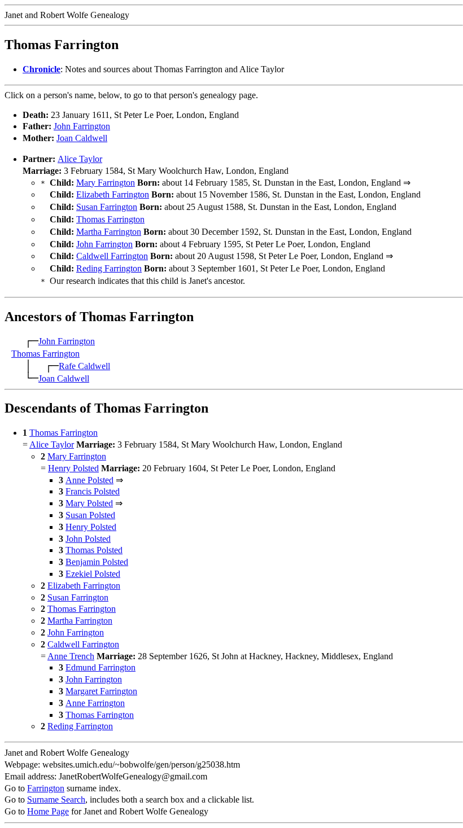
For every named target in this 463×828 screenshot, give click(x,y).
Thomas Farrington (110, 219)
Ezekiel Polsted (92, 574)
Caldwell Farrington (112, 256)
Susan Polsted (90, 515)
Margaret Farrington (101, 691)
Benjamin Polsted (96, 562)
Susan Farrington (106, 207)
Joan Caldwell (81, 138)
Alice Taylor (80, 159)
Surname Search (56, 799)
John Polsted (88, 539)
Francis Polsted (92, 491)
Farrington (45, 788)
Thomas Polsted (94, 550)
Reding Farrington (109, 268)
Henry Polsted (73, 468)
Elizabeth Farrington (112, 194)
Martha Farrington (108, 231)
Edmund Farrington (100, 667)
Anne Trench (70, 656)
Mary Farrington (105, 182)
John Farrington (82, 126)
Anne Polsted (89, 480)
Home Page (48, 811)
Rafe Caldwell (84, 366)
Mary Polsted (89, 503)
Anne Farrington (95, 703)
